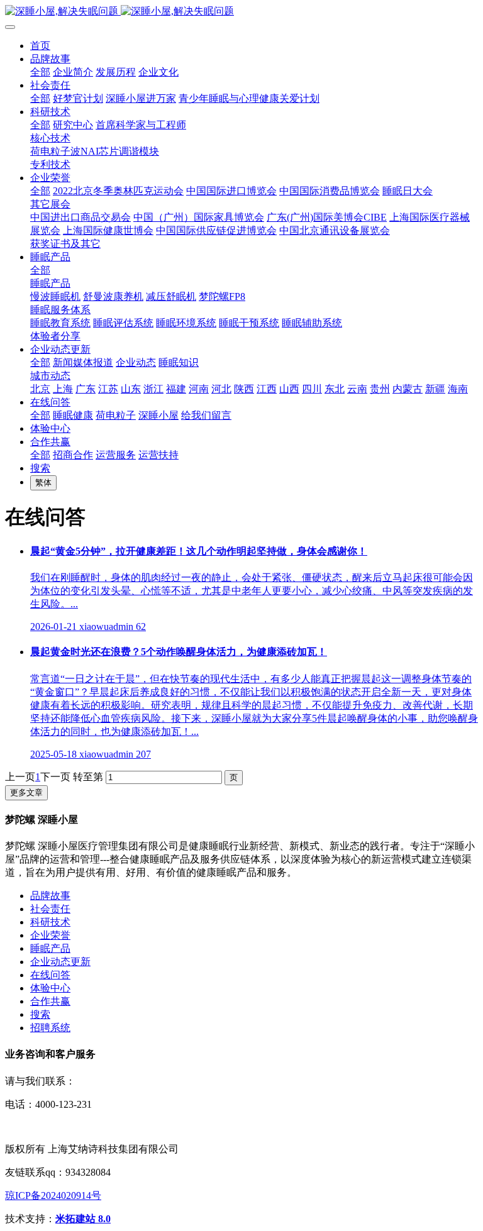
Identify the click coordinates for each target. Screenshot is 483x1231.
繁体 (43, 482)
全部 (40, 72)
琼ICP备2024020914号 (53, 1195)
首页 (40, 45)
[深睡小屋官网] (241, 11)
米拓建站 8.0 (83, 1218)
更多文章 (26, 792)
